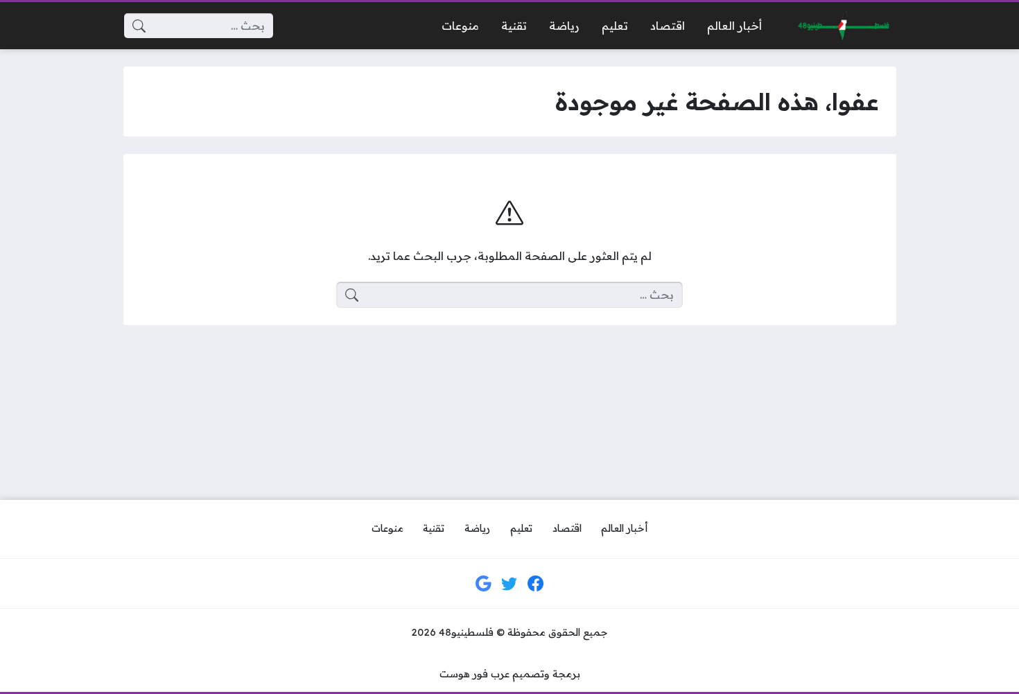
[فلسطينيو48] (840, 26)
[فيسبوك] (536, 584)
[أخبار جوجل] (484, 584)
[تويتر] (509, 584)
